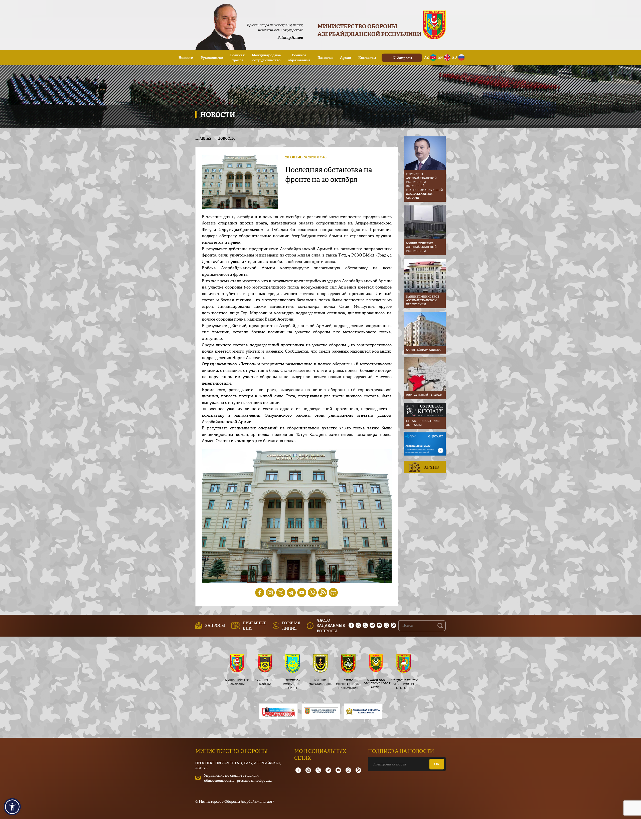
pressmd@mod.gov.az (254, 780)
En (440, 57)
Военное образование (299, 57)
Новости (186, 57)
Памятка (325, 57)
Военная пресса (237, 57)
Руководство (212, 57)
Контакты (367, 57)
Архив (345, 57)
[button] (12, 806)
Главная (203, 138)
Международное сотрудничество (266, 57)
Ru (454, 57)
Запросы (404, 57)
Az (426, 57)
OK (436, 764)
